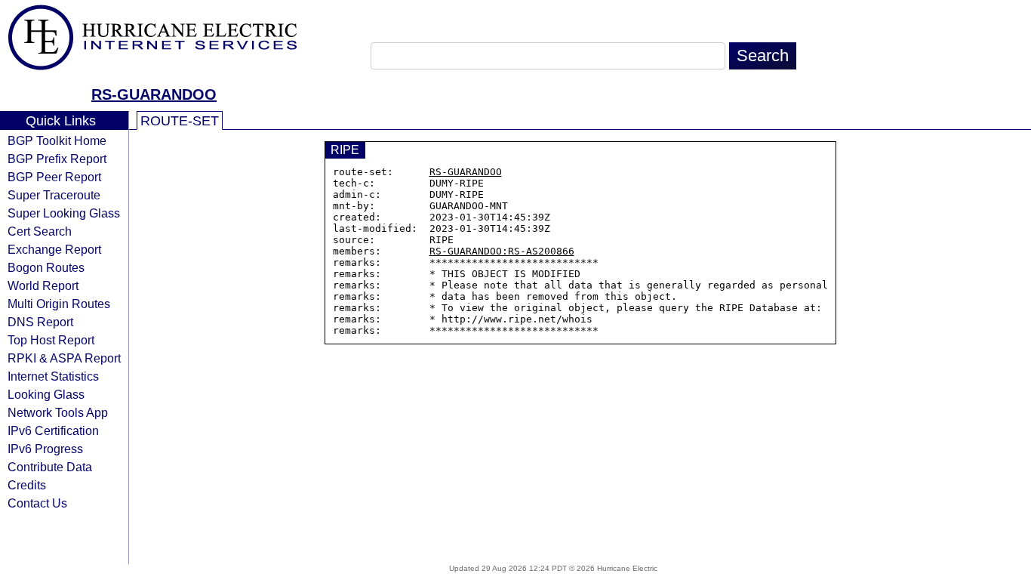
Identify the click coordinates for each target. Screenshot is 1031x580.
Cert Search (40, 231)
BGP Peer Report (54, 177)
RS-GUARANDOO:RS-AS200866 (501, 251)
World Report (43, 285)
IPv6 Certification (53, 430)
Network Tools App (58, 412)
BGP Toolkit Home (57, 140)
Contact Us (37, 503)
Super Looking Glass (64, 213)
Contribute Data (50, 467)
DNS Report (40, 322)
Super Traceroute (54, 195)
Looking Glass (46, 394)
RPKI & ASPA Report (64, 358)
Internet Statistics (53, 376)
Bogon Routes (46, 267)
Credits (27, 485)
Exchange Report (54, 249)
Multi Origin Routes (59, 303)
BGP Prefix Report (57, 158)
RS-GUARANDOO (154, 94)
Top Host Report (51, 340)
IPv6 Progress (45, 448)
